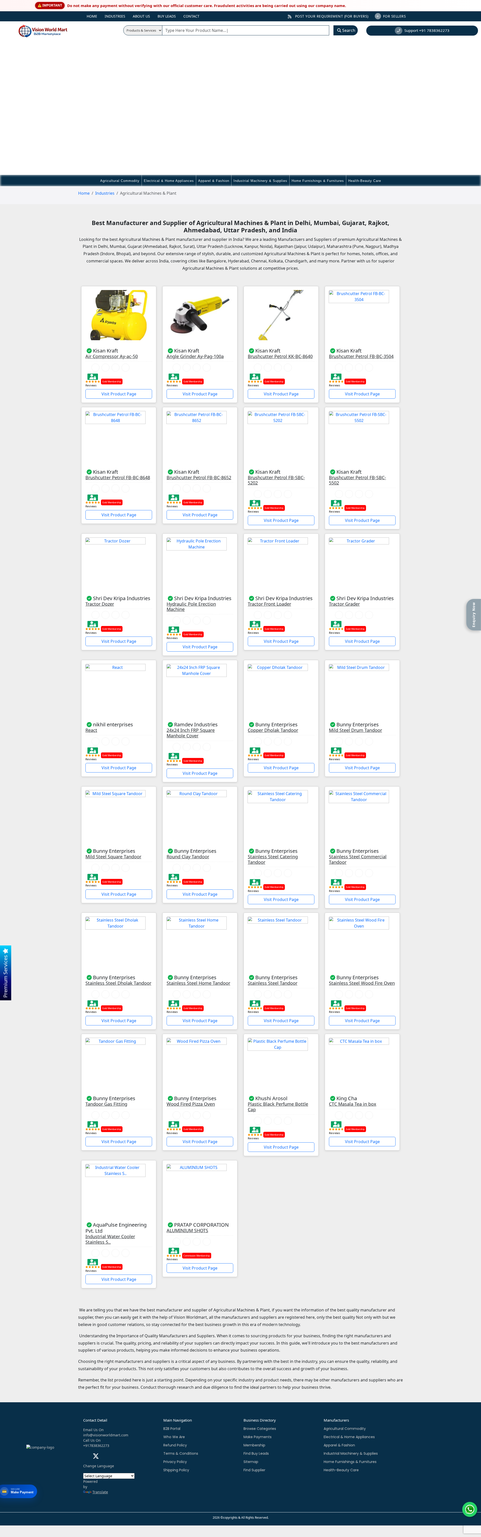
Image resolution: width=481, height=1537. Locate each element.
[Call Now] (95, 368)
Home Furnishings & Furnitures (318, 181)
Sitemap (251, 1461)
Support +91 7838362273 (426, 30)
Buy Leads (167, 16)
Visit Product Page (118, 394)
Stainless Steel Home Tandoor (198, 983)
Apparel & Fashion (213, 181)
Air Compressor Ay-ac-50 (111, 356)
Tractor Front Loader (269, 604)
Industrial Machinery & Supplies (260, 181)
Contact (191, 16)
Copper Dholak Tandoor (273, 730)
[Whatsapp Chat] (105, 368)
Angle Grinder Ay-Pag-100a (195, 356)
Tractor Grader (344, 604)
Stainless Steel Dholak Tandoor (118, 983)
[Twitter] (96, 1457)
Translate (100, 1492)
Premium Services (5, 976)
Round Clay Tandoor (188, 857)
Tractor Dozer (99, 604)
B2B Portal (171, 1428)
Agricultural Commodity (120, 181)
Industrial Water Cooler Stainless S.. (110, 1239)
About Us (141, 16)
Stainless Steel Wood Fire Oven (362, 983)
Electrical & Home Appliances (169, 181)
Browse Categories (260, 1428)
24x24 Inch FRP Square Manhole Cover (191, 733)
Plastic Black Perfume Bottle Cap (278, 1106)
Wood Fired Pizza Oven (191, 1104)
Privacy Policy (175, 1461)
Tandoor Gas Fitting (106, 1104)
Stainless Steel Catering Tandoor (273, 859)
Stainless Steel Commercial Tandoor (358, 859)
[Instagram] (125, 1457)
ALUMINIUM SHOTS (187, 1230)
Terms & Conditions (180, 1453)
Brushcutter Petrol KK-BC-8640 (280, 356)
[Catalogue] (126, 368)
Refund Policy (175, 1445)
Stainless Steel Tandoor (272, 983)
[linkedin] (106, 1457)
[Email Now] (115, 368)
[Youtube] (115, 1457)
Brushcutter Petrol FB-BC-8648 (117, 477)
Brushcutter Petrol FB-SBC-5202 (276, 480)
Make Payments (258, 1436)
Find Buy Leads (256, 1453)
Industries (115, 16)
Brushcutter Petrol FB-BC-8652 (199, 477)
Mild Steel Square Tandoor (113, 857)
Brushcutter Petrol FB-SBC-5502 (357, 480)
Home (92, 16)
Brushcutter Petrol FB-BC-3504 (361, 356)
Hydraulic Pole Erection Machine (191, 606)
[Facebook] (85, 1457)
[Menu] (77, 14)
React (91, 730)
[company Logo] (36, 30)
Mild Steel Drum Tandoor (355, 730)
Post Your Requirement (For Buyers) (331, 16)
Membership (254, 1445)
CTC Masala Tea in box (352, 1104)
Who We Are (174, 1436)
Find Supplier (254, 1470)
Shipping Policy (176, 1470)
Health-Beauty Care (364, 181)
